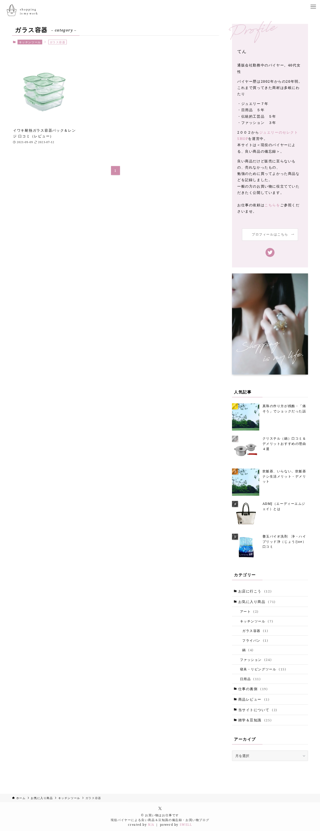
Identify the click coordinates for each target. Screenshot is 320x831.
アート (249, 611)
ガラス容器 (255, 630)
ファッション (256, 659)
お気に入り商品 (257, 601)
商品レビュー (254, 699)
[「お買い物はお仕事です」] (21, 10)
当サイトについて (258, 709)
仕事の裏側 (253, 688)
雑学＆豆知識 (255, 720)
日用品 (250, 679)
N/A (151, 825)
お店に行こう (255, 591)
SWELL (186, 825)
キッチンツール (30, 42)
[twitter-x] (160, 808)
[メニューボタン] (313, 6)
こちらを (272, 205)
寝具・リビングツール (263, 669)
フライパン (255, 640)
